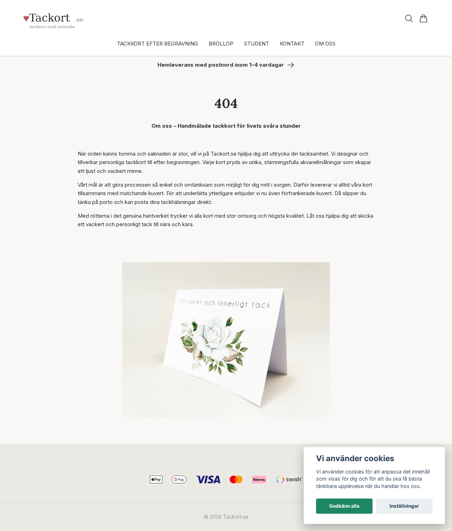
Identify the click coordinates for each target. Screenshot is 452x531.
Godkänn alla (344, 506)
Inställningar (404, 506)
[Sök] (409, 18)
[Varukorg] (423, 18)
